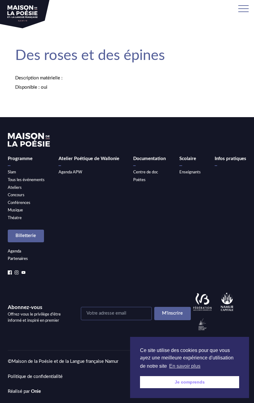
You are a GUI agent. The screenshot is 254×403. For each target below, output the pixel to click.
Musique (15, 210)
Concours (16, 195)
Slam (12, 172)
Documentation (149, 158)
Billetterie (25, 235)
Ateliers (15, 187)
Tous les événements (26, 180)
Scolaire (187, 158)
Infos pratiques (230, 158)
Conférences (19, 203)
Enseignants (190, 172)
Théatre (15, 218)
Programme (20, 158)
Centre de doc (145, 172)
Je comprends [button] (190, 382)
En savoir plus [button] (184, 366)
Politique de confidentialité (35, 376)
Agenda (14, 251)
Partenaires (18, 259)
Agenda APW (70, 172)
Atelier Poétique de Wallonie (89, 158)
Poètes (139, 180)
